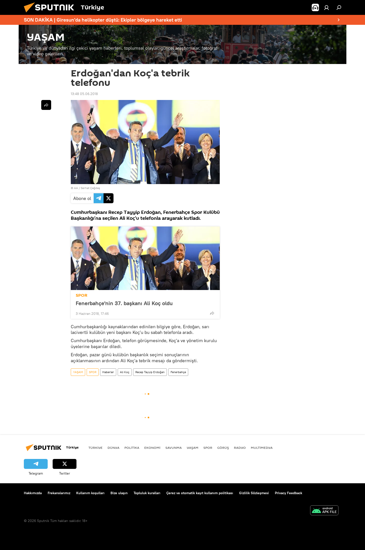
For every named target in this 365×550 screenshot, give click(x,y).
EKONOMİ (152, 447)
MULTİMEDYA (262, 447)
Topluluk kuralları (147, 493)
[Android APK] (324, 511)
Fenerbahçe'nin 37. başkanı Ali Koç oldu (124, 303)
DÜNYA (113, 447)
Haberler (108, 372)
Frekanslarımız (59, 493)
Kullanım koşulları (90, 493)
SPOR (81, 295)
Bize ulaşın (119, 493)
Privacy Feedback (288, 493)
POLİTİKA (131, 447)
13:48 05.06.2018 (84, 94)
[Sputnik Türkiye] (51, 13)
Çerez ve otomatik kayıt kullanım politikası (199, 493)
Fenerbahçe (178, 372)
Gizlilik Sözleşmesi (254, 493)
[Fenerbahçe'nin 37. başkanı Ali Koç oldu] (145, 258)
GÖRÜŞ (223, 447)
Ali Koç (124, 372)
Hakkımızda (33, 493)
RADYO (240, 447)
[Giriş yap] (326, 7)
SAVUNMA (173, 447)
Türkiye (95, 447)
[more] (212, 313)
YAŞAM (78, 372)
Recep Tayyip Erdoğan (150, 372)
